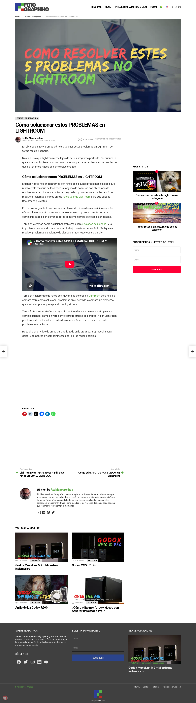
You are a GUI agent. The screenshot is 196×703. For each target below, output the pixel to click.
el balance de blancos (93, 223)
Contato (146, 687)
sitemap (156, 687)
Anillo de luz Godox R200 (31, 607)
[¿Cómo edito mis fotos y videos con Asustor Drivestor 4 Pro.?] (98, 589)
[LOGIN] (179, 7)
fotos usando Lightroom (76, 196)
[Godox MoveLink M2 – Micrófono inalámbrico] (41, 547)
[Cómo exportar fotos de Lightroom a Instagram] (157, 181)
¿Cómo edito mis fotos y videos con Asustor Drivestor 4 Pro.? (95, 609)
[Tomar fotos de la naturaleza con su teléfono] (157, 213)
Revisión (36, 560)
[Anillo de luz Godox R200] (41, 589)
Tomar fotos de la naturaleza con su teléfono (156, 228)
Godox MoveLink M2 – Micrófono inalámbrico (37, 567)
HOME (137, 687)
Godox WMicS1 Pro (84, 565)
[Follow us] (172, 7)
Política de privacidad (172, 687)
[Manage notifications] (5, 698)
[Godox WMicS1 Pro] (98, 547)
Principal (95, 7)
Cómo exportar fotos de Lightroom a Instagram (157, 197)
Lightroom (94, 295)
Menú (108, 7)
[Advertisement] (69, 373)
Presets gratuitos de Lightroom (136, 7)
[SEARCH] (176, 7)
